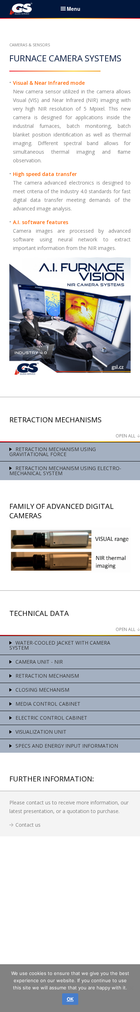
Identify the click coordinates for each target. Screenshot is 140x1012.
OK (70, 998)
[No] (131, 988)
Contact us (28, 824)
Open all (125, 436)
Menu (73, 8)
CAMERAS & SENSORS (29, 44)
